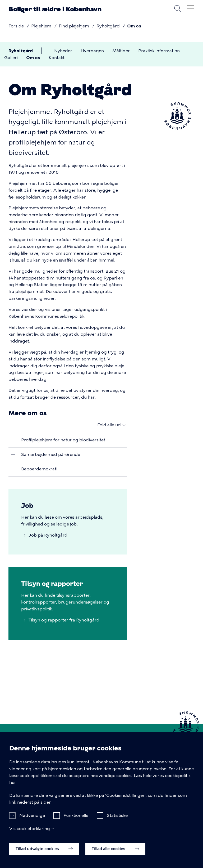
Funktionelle (75, 815)
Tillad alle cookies (109, 848)
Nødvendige (32, 815)
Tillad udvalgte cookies (38, 848)
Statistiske (117, 815)
